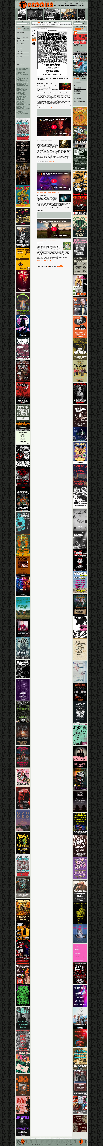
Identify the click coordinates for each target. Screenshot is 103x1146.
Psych (18, 84)
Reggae (25, 96)
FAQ (82, 3)
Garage (19, 95)
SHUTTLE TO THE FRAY (78, 98)
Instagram (54, 138)
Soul (22, 112)
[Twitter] (78, 29)
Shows (38, 22)
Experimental (21, 93)
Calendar (70, 24)
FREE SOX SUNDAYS (78, 45)
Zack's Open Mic (22, 106)
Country (19, 77)
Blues (23, 92)
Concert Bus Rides (76, 79)
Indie (18, 97)
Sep (44, 24)
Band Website (40, 138)
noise (26, 82)
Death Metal (21, 82)
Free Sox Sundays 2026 (20, 107)
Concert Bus (21, 72)
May (58, 24)
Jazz (27, 68)
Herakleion (19, 51)
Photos (65, 3)
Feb (53, 24)
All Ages (23, 90)
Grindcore (19, 76)
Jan (51, 24)
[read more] (49, 107)
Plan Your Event (38, 1144)
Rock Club (65, 24)
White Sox (20, 111)
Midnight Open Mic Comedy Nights (26, 108)
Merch (46, 22)
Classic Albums (21, 113)
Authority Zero (20, 44)
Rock (19, 92)
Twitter (58, 138)
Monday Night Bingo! (21, 68)
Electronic (20, 78)
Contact (77, 3)
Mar (54, 24)
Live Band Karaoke (22, 89)
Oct (45, 24)
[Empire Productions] (34, 44)
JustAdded (19, 29)
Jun (60, 24)
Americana (23, 84)
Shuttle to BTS (77, 88)
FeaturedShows (26, 29)
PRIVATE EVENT (57, 22)
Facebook (49, 138)
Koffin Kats (19, 33)
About (59, 3)
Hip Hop (23, 69)
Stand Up (19, 74)
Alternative (21, 88)
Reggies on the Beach (23, 110)
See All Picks (76, 47)
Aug (42, 24)
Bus (42, 22)
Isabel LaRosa (20, 48)
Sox (26, 74)
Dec (49, 24)
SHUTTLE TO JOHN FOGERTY (80, 101)
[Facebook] (76, 29)
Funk (23, 85)
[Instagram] (80, 29)
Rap (24, 111)
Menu (33, 22)
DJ (17, 69)
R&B (19, 69)
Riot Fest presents (21, 102)
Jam (24, 74)
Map (71, 3)
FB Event (58, 266)
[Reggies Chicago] (36, 8)
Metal (23, 95)
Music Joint (38, 24)
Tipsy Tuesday (21, 99)
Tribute (24, 97)
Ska (27, 85)
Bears (18, 112)
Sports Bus (21, 101)
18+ (17, 115)
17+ (21, 97)
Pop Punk (19, 71)
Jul (61, 24)
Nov (47, 24)
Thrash (19, 79)
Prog (26, 113)
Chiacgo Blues (19, 87)
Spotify (45, 138)
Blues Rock (20, 73)
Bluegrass (20, 96)
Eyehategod (19, 57)
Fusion (26, 78)
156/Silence (19, 61)
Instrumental (20, 103)
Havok (18, 41)
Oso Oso (19, 54)
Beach (50, 22)
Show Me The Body (21, 64)
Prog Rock (19, 98)
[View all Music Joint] (34, 37)
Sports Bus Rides (83, 79)
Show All (34, 24)
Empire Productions (24, 104)
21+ (48, 266)
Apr (56, 24)
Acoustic (19, 85)
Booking (32, 1144)
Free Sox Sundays (21, 83)
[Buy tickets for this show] (34, 40)
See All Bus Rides (77, 104)
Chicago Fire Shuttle (22, 80)
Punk (18, 91)
